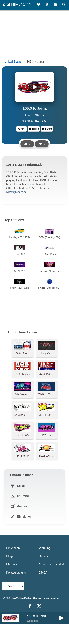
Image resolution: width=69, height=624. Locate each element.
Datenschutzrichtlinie (52, 564)
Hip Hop (27, 120)
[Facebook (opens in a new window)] (30, 606)
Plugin (10, 556)
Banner (43, 556)
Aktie (23, 129)
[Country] (55, 5)
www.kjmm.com (16, 192)
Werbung (44, 548)
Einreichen (13, 548)
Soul (44, 120)
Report (35, 129)
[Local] (47, 5)
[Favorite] (38, 5)
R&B (37, 120)
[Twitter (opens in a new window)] (39, 606)
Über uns (12, 564)
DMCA (43, 572)
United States (12, 61)
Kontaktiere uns (16, 572)
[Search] (64, 5)
